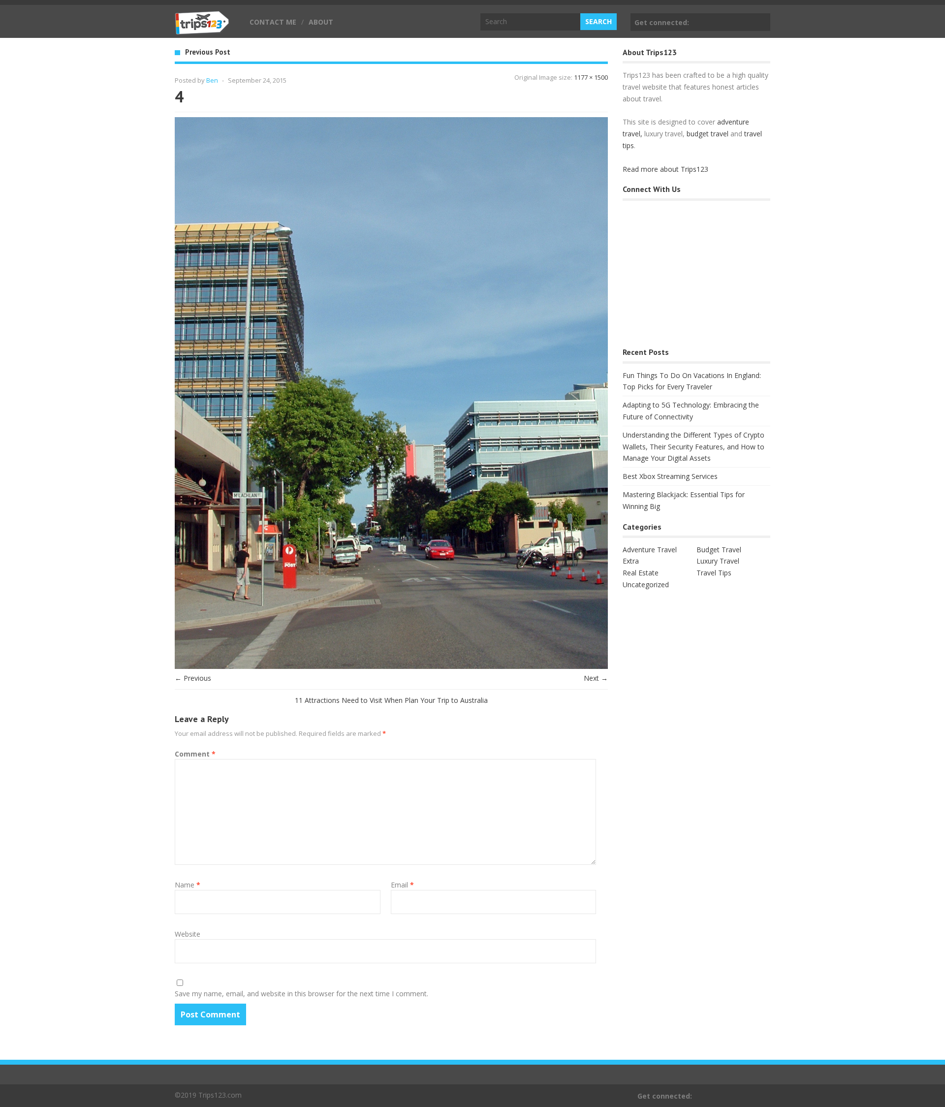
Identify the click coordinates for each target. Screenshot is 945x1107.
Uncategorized (646, 584)
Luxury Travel (717, 561)
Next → (596, 678)
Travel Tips (713, 572)
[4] (391, 666)
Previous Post (207, 52)
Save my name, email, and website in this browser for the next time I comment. (301, 993)
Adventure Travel (650, 549)
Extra (631, 561)
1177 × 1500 (591, 77)
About (321, 22)
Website (187, 934)
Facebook (761, 22)
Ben (212, 80)
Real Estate (641, 572)
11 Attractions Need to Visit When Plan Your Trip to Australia (391, 700)
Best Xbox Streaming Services (670, 476)
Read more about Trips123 (665, 169)
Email (402, 884)
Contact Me (273, 22)
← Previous (193, 678)
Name (187, 884)
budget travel (707, 133)
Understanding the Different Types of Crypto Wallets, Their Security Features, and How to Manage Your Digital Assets (693, 446)
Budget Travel (718, 549)
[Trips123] (202, 29)
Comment (195, 754)
